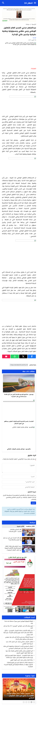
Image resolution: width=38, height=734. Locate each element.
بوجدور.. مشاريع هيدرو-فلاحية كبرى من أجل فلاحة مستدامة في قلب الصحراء (18, 395)
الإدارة (34, 38)
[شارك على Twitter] (23, 356)
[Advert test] (19, 584)
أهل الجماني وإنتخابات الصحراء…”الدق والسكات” (14, 530)
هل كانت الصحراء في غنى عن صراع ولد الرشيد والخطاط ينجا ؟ (12, 539)
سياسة (27, 24)
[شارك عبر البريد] (6, 356)
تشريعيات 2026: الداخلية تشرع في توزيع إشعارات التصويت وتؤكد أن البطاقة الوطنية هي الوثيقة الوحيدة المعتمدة (18, 664)
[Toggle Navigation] (35, 3)
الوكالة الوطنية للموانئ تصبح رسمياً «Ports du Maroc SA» (19, 622)
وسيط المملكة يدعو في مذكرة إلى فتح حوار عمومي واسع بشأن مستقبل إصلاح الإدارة (19, 638)
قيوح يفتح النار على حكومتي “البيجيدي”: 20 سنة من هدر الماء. (18, 627)
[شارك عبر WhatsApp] (14, 356)
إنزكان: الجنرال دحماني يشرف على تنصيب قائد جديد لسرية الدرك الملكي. (19, 642)
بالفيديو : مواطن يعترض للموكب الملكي (19, 449)
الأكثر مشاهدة (30, 526)
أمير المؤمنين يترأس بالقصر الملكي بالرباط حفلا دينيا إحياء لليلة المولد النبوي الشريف (19, 652)
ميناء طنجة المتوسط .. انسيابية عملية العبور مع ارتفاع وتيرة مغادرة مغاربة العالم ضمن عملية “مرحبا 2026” (19, 656)
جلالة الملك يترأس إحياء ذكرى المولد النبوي (21, 660)
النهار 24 (28, 3)
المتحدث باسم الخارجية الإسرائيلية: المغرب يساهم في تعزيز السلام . (19, 422)
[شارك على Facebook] (32, 356)
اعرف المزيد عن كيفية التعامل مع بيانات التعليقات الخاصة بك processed (19, 512)
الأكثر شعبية (20, 526)
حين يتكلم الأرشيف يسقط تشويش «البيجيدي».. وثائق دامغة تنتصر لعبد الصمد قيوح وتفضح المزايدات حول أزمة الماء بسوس (18, 632)
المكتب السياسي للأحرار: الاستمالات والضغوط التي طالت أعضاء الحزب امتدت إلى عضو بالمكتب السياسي (18, 647)
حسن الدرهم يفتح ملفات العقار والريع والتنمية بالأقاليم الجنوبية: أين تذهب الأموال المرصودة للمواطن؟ (12, 549)
